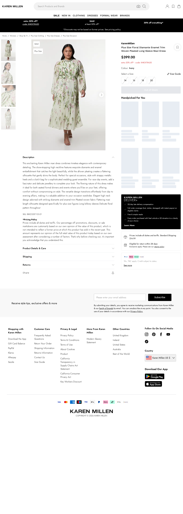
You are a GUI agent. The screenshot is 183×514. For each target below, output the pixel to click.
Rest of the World (121, 354)
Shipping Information (44, 348)
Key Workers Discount (71, 381)
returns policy (159, 246)
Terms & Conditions (69, 340)
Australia (117, 349)
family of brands (106, 308)
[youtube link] (168, 334)
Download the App (17, 339)
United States (119, 344)
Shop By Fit (23, 36)
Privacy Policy (66, 335)
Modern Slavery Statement (94, 340)
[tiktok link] (146, 341)
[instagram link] (146, 334)
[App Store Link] (154, 380)
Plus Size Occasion (70, 36)
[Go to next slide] (101, 95)
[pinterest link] (154, 334)
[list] (68, 94)
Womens (13, 36)
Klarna (11, 352)
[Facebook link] (161, 334)
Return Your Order (43, 343)
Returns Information (43, 352)
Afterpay (12, 357)
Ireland (116, 340)
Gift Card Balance (16, 343)
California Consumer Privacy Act (70, 375)
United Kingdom (120, 335)
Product (64, 354)
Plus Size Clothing (37, 36)
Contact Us (39, 357)
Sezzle (11, 362)
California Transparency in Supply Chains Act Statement (69, 364)
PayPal (11, 348)
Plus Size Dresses (53, 36)
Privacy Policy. (136, 311)
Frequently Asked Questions (42, 337)
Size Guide (39, 362)
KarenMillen (128, 43)
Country (149, 350)
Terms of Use (66, 344)
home (4, 36)
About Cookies (67, 349)
